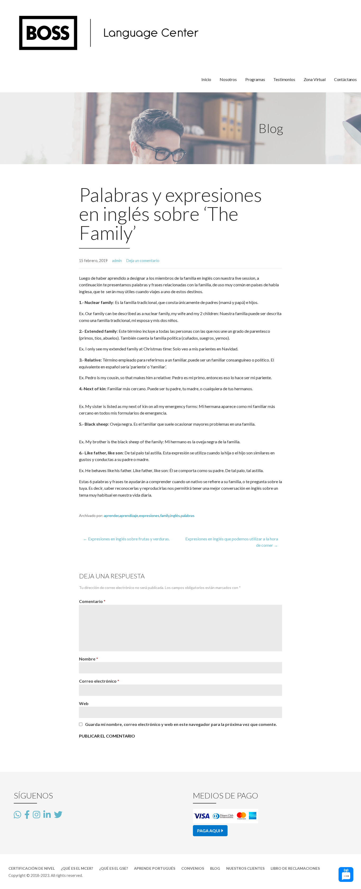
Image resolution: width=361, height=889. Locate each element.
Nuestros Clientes (245, 868)
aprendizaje (128, 515)
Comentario (92, 601)
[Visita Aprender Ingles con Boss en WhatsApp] (17, 815)
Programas (255, 79)
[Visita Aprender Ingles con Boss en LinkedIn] (47, 815)
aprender (111, 515)
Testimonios (284, 79)
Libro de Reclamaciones (295, 868)
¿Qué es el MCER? (77, 868)
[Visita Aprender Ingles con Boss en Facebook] (27, 815)
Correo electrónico (99, 680)
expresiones (149, 515)
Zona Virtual (315, 79)
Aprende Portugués (154, 868)
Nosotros (228, 79)
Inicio (206, 79)
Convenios (192, 868)
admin (117, 260)
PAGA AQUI (208, 830)
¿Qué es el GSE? (113, 868)
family (164, 515)
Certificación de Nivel (31, 868)
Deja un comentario (142, 260)
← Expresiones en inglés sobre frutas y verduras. (126, 538)
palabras (188, 515)
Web (84, 703)
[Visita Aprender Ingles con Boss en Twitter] (58, 814)
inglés (175, 515)
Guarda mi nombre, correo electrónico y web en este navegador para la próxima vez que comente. (181, 724)
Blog (215, 868)
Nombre (88, 658)
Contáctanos (345, 79)
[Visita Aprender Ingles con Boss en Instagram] (36, 815)
